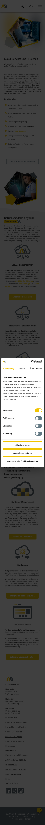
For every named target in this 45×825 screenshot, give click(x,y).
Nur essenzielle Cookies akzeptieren (22, 461)
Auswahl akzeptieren (22, 453)
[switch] (38, 418)
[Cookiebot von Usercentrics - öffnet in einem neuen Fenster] (31, 361)
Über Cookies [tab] (36, 368)
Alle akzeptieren (23, 445)
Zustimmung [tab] (8, 368)
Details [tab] (22, 368)
